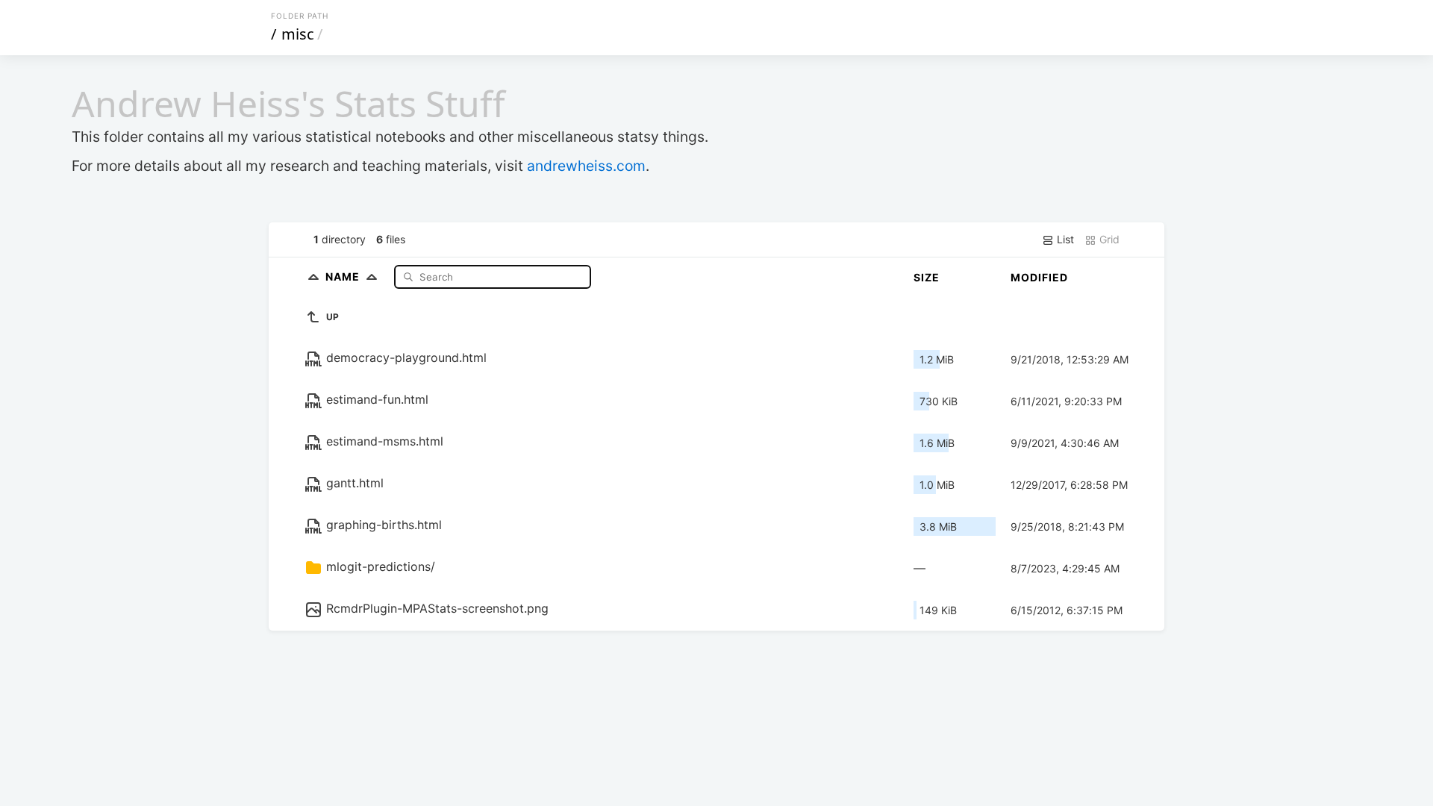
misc (297, 34)
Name (344, 276)
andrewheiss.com (586, 166)
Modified (1039, 277)
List (1064, 239)
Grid (1108, 239)
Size (927, 277)
